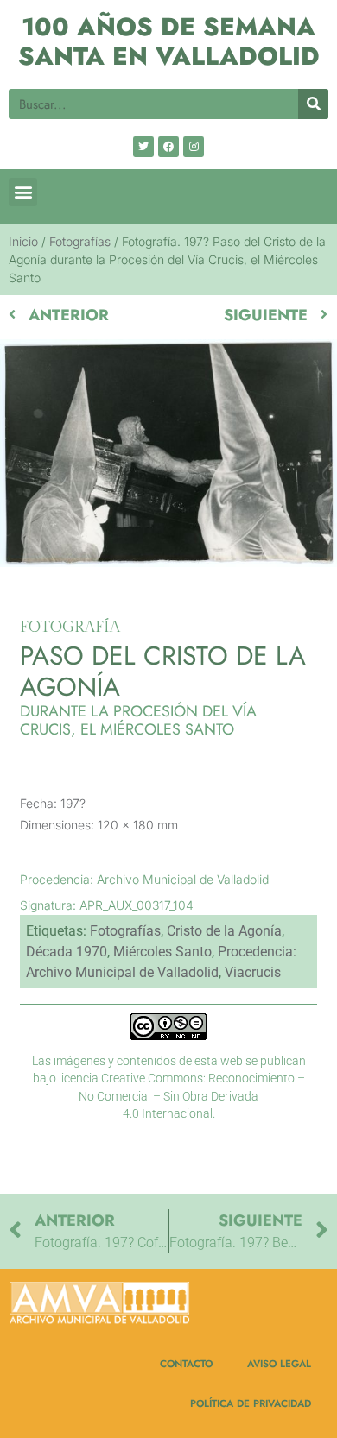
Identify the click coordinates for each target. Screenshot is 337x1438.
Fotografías (80, 241)
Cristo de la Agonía (224, 931)
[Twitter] (143, 146)
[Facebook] (168, 146)
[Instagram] (193, 146)
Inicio (23, 241)
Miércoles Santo (162, 951)
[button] (23, 192)
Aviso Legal (279, 1363)
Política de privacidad (250, 1403)
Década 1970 (66, 951)
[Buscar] (313, 104)
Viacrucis (253, 972)
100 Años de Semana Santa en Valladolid (169, 42)
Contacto (186, 1363)
